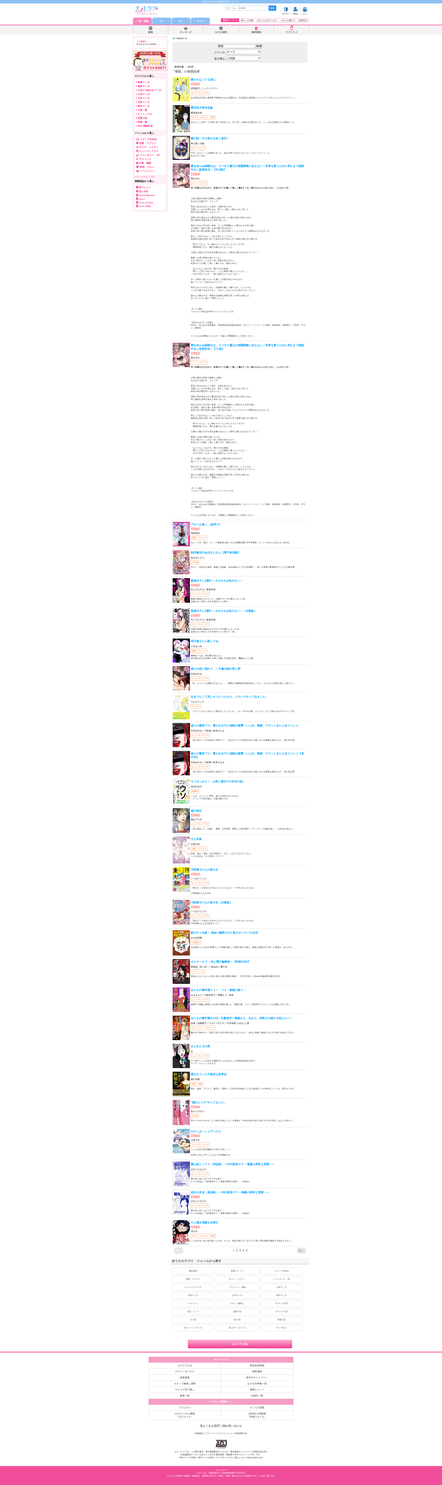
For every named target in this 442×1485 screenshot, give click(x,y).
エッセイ (196, 706)
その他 (195, 562)
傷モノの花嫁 (247, 20)
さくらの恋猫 (257, 1407)
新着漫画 (185, 1377)
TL (161, 21)
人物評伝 (196, 942)
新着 (150, 32)
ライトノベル (198, 971)
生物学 (195, 791)
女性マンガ (193, 1295)
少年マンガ (237, 1295)
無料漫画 (256, 32)
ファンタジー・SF (281, 1279)
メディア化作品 (281, 1271)
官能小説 (281, 1319)
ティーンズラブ (199, 183)
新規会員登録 (257, 1365)
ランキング (186, 32)
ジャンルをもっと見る (145, 177)
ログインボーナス (184, 1371)
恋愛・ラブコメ (199, 538)
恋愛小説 (237, 1311)
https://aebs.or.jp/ (255, 1457)
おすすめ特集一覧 (257, 1383)
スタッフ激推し (237, 1303)
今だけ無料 (221, 32)
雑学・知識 (197, 1084)
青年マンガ (281, 1295)
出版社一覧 (257, 1395)
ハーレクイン (193, 1303)
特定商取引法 (241, 1433)
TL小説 (193, 1319)
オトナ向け (281, 1328)
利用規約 (199, 1433)
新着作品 (303, 20)
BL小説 (237, 1319)
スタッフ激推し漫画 (185, 1383)
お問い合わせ (233, 1425)
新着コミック (237, 1271)
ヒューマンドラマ (200, 93)
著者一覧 (185, 1395)
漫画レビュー (257, 1389)
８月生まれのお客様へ (147, 44)
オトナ (200, 21)
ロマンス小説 (281, 1311)
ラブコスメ (291, 32)
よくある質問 (211, 1425)
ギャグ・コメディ (237, 1279)
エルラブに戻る (240, 1344)
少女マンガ (281, 1287)
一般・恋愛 (142, 21)
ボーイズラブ (198, 148)
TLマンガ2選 (281, 1303)
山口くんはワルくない (267, 20)
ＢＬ (181, 21)
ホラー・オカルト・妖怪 (203, 117)
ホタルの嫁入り (288, 20)
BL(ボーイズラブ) (237, 1328)
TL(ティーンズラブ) (193, 1328)
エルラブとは (184, 1365)
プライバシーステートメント (218, 1433)
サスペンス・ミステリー (203, 1027)
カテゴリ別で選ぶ (184, 1389)
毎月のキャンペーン (257, 1377)
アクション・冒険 (237, 1287)
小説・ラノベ (193, 1311)
